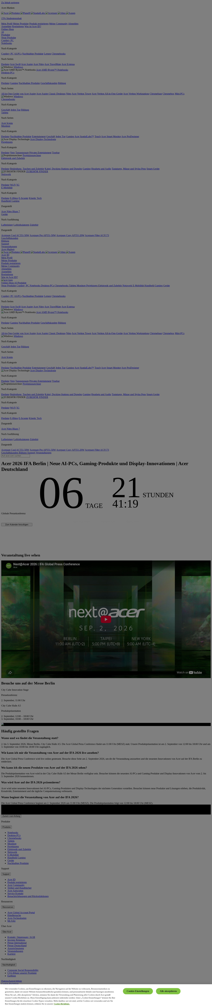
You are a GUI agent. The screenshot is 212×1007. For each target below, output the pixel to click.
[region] (106, 995)
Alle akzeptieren (168, 991)
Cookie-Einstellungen (138, 991)
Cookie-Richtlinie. (62, 1004)
